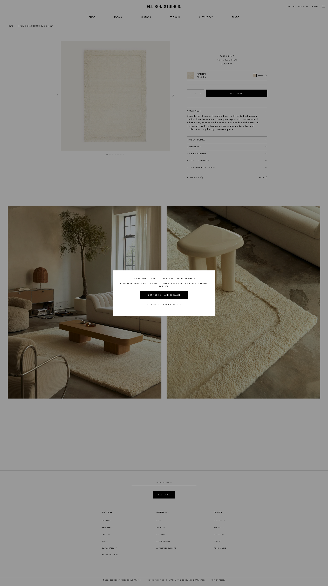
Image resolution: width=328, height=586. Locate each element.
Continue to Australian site (164, 304)
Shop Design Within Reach (164, 295)
